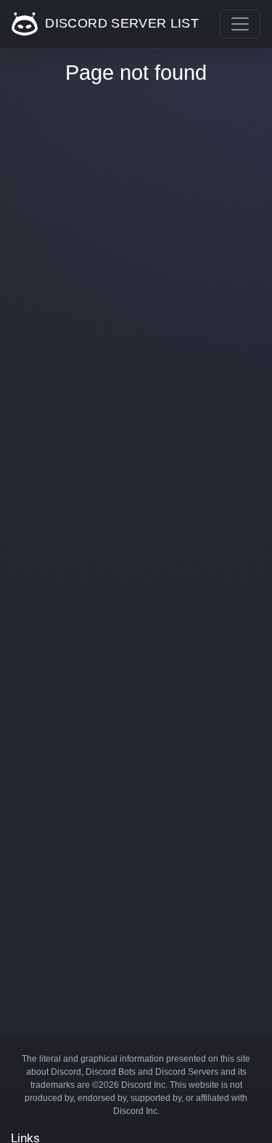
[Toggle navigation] (240, 23)
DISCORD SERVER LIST (120, 23)
